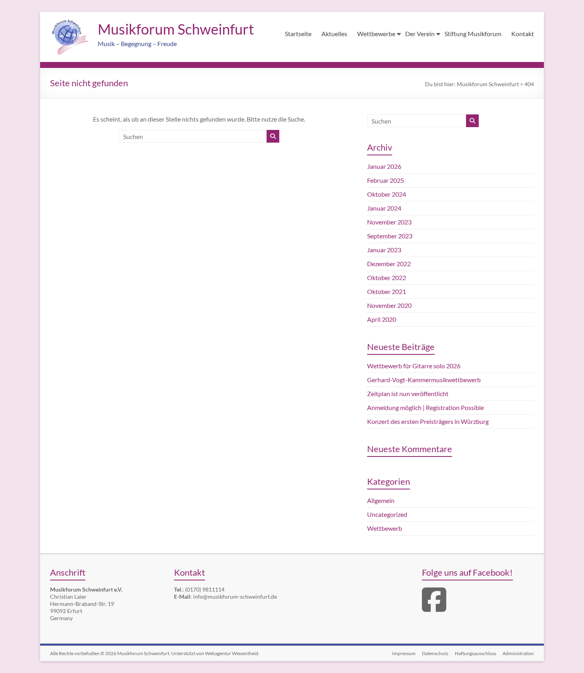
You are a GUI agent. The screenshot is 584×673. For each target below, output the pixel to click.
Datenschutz (435, 653)
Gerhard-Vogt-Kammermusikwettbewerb (424, 379)
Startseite (298, 33)
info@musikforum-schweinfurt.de (235, 596)
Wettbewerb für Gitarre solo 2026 (413, 365)
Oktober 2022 (386, 277)
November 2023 (389, 222)
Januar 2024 (384, 208)
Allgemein (380, 500)
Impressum (404, 653)
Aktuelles (334, 33)
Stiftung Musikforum (473, 33)
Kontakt (522, 33)
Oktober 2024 (386, 194)
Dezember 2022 (389, 263)
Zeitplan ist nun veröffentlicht (408, 393)
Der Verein (420, 33)
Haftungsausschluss (475, 653)
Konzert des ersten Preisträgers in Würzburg (428, 421)
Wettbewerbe (376, 33)
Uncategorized (387, 514)
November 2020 (389, 305)
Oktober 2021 (386, 291)
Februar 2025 (385, 180)
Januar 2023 (384, 249)
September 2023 (389, 236)
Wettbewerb (384, 528)
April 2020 (381, 319)
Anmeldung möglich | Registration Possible (425, 407)
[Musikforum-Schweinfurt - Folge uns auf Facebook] (434, 608)
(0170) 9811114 (204, 589)
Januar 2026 (384, 166)
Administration (518, 653)
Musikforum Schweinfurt (176, 29)
